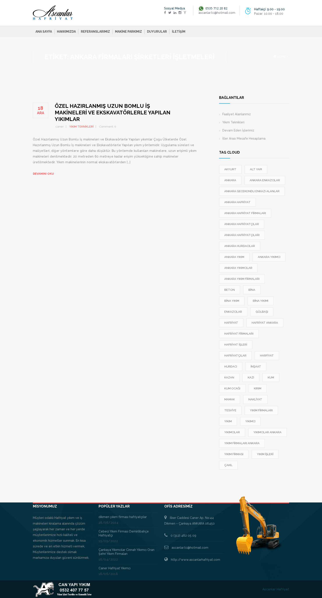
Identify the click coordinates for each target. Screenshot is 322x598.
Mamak (229, 399)
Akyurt (230, 169)
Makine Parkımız (128, 31)
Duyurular (157, 31)
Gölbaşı (262, 311)
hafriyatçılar (235, 355)
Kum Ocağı (232, 388)
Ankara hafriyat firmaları (245, 213)
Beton (229, 289)
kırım (257, 388)
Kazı (251, 377)
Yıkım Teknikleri (233, 122)
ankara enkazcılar (265, 180)
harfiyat (267, 355)
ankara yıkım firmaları (242, 278)
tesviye (230, 410)
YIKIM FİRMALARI (261, 410)
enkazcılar (233, 311)
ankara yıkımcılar (238, 268)
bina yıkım (231, 300)
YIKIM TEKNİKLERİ (81, 126)
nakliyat (255, 399)
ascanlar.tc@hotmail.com (190, 547)
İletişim (178, 31)
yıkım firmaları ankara (242, 443)
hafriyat (231, 322)
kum (271, 377)
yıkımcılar (232, 432)
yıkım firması (233, 454)
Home (281, 56)
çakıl (228, 465)
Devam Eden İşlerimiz (238, 130)
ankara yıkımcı (269, 257)
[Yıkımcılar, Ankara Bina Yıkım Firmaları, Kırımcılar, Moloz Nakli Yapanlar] (53, 12)
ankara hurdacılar (239, 246)
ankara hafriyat (237, 202)
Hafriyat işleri (235, 344)
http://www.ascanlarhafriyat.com (195, 559)
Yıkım (228, 421)
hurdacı (230, 366)
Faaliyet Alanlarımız (236, 114)
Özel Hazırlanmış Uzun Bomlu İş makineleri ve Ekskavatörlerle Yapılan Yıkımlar (112, 112)
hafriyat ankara (265, 322)
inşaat (256, 366)
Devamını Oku (43, 173)
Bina (251, 289)
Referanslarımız (95, 31)
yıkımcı (250, 421)
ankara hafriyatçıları (242, 235)
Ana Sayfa (43, 31)
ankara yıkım (234, 257)
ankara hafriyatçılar (241, 224)
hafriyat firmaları (238, 333)
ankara (230, 180)
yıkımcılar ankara (267, 432)
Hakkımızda (66, 31)
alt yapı (256, 169)
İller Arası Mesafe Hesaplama (243, 138)
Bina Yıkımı (260, 300)
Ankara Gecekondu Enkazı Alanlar (252, 191)
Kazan (229, 377)
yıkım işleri (265, 454)
